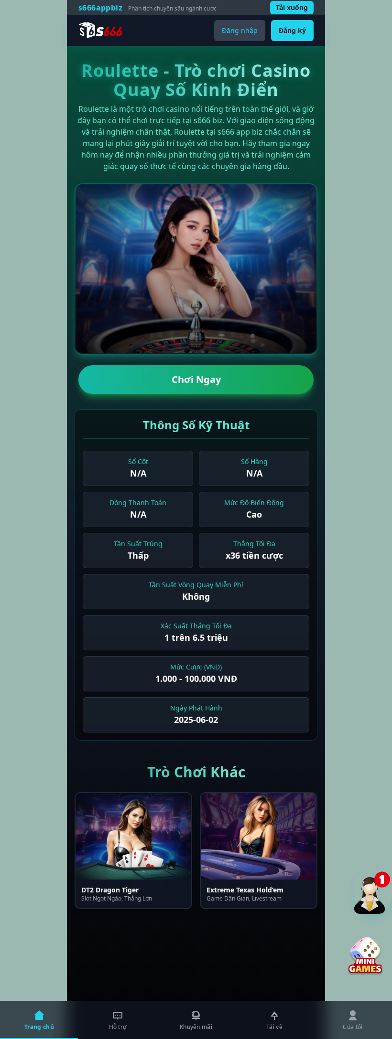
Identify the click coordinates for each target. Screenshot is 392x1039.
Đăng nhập (240, 30)
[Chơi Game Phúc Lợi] (365, 956)
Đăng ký (292, 30)
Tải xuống (292, 7)
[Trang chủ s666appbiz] (100, 30)
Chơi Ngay (196, 379)
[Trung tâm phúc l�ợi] (373, 890)
